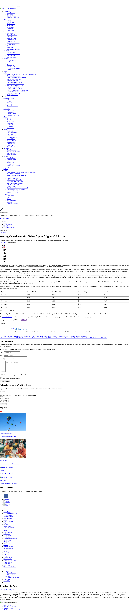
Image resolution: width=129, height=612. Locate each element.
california (18, 336)
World (103, 338)
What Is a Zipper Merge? (6, 473)
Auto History (10, 14)
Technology (10, 65)
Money (5, 19)
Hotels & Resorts (11, 39)
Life (5, 509)
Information (7, 338)
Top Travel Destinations (13, 76)
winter (99, 338)
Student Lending (11, 24)
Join (8, 99)
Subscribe (3, 403)
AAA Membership (9, 98)
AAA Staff (24, 320)
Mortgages (10, 25)
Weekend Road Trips (13, 87)
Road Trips (10, 47)
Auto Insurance (11, 52)
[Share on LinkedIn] (5, 250)
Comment (2, 371)
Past (44, 338)
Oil (42, 338)
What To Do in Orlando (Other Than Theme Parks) (21, 74)
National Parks (11, 41)
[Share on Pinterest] (5, 254)
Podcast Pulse (11, 66)
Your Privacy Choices (10, 606)
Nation (34, 338)
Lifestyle (6, 58)
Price (46, 338)
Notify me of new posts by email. (11, 378)
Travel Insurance (11, 57)
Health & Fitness (11, 62)
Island (18, 338)
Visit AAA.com (4, 218)
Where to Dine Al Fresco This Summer (9, 464)
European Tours (11, 38)
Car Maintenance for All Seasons (16, 91)
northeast (38, 338)
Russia (66, 338)
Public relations (52, 338)
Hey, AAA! (7, 96)
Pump (58, 338)
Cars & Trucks (11, 13)
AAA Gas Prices (7, 317)
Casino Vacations (12, 35)
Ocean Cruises (11, 44)
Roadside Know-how (13, 17)
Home (8, 63)
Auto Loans (10, 22)
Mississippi (23, 338)
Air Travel (10, 33)
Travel (5, 32)
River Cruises (11, 46)
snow (69, 338)
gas (68, 336)
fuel (62, 336)
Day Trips (10, 36)
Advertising (7, 581)
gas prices (72, 336)
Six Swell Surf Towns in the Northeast (9, 483)
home (2, 338)
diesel (26, 336)
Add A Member (11, 103)
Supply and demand (76, 338)
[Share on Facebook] (4, 245)
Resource (62, 338)
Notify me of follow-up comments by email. (14, 375)
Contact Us (7, 576)
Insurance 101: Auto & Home (15, 88)
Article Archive (11, 573)
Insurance (6, 50)
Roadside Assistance (12, 106)
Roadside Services (9, 527)
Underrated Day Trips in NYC (15, 84)
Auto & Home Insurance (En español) (17, 90)
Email (1, 355)
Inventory (13, 338)
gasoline (77, 336)
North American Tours (13, 43)
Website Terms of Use (10, 608)
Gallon (65, 336)
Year (106, 338)
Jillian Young (3, 242)
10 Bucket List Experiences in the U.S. (9, 436)
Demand (23, 336)
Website (92, 338)
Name (1, 352)
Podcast (6, 71)
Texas (84, 338)
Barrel (13, 336)
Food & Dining (11, 60)
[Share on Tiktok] (4, 262)
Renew (9, 101)
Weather (88, 338)
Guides (5, 73)
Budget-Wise (10, 30)
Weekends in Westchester (14, 79)
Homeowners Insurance (13, 54)
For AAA (58, 336)
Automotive (7, 11)
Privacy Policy (8, 605)
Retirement (10, 28)
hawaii (81, 336)
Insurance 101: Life (12, 80)
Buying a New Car (12, 95)
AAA (1, 336)
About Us (6, 571)
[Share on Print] (5, 257)
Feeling (54, 336)
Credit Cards (10, 27)
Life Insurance (11, 55)
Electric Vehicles (11, 16)
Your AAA (7, 570)
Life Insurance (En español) (14, 82)
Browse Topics (11, 574)
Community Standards (13, 577)
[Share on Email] (5, 260)
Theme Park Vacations (13, 49)
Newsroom (3, 232)
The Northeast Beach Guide (15, 85)
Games (9, 69)
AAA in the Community (13, 68)
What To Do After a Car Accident (16, 77)
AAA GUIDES (8, 582)
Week (96, 338)
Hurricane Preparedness (13, 93)
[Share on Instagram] (4, 247)
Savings (9, 20)
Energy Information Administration (42, 336)
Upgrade (9, 104)
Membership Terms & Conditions (13, 610)
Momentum (29, 338)
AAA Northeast (7, 336)
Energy (30, 336)
